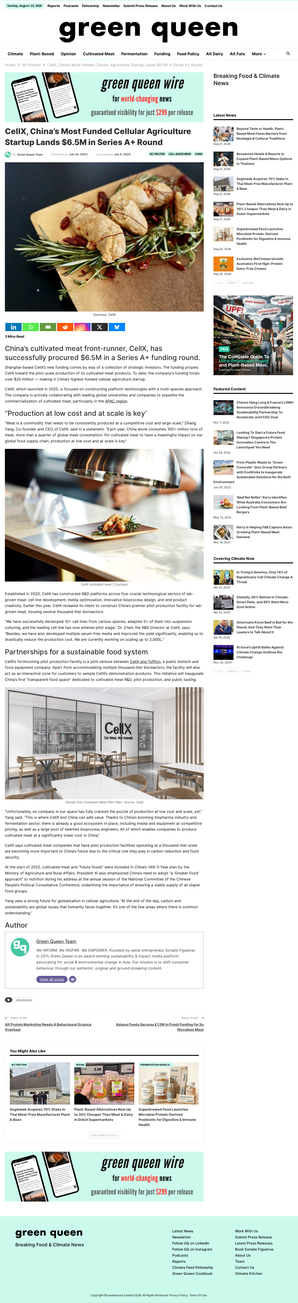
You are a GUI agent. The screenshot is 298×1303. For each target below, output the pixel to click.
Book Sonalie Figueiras (254, 1249)
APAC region (116, 401)
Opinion (68, 54)
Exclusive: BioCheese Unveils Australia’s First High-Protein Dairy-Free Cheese (260, 263)
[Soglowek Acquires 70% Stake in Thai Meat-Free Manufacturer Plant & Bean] (40, 1083)
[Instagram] (82, 327)
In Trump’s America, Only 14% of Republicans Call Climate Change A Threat (265, 577)
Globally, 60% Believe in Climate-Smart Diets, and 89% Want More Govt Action (263, 602)
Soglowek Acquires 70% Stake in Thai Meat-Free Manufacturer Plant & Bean (264, 184)
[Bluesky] (117, 327)
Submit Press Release (140, 6)
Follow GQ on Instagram (192, 1249)
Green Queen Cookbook (192, 1273)
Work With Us (190, 6)
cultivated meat (24, 999)
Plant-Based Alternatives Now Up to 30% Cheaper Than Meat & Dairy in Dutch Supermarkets (265, 209)
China (198, 153)
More (257, 54)
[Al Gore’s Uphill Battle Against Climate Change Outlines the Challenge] (223, 652)
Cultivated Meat (99, 54)
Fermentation (134, 54)
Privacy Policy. (179, 1295)
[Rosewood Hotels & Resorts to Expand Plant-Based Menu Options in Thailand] (223, 159)
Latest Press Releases (254, 1243)
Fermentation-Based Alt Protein (156, 1064)
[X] (99, 327)
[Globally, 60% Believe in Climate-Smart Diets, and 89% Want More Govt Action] (223, 602)
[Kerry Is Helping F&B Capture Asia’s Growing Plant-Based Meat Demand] (223, 532)
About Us (168, 6)
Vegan (80, 1064)
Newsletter (111, 6)
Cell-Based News (180, 153)
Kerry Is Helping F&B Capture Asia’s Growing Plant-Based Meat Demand (264, 532)
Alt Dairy (214, 54)
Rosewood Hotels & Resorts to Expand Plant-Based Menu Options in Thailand (264, 159)
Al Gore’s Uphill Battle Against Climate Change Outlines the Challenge (260, 652)
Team (239, 1261)
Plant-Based (42, 54)
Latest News (182, 1231)
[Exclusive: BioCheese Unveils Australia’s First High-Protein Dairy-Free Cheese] (223, 263)
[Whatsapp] (31, 327)
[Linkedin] (13, 327)
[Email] (48, 327)
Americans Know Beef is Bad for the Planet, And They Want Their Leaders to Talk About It (265, 627)
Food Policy (188, 54)
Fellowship (90, 6)
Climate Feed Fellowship (192, 1267)
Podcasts (71, 6)
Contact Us (213, 6)
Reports (53, 6)
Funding (162, 54)
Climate (15, 54)
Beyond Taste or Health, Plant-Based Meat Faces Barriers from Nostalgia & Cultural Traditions (262, 133)
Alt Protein (157, 153)
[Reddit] (65, 327)
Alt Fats (237, 54)
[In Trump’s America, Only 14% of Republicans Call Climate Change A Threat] (223, 577)
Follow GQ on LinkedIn (190, 1243)
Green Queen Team (56, 941)
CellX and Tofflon (145, 661)
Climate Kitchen (248, 1273)
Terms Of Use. (198, 1295)
